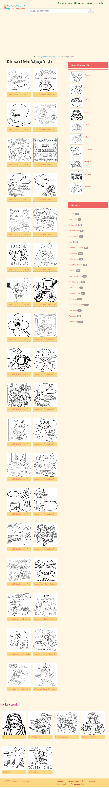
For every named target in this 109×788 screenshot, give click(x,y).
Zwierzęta (73, 322)
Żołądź (86, 100)
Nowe (89, 3)
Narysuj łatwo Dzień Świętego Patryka (48, 584)
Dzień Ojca (33, 772)
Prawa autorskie (77, 784)
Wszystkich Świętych (90, 737)
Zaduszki (6, 772)
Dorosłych (73, 225)
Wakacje (52, 57)
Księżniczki (73, 259)
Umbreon (87, 75)
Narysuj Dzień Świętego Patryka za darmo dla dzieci (28, 549)
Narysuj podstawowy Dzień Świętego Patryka (51, 619)
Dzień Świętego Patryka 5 (18, 164)
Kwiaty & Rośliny (76, 265)
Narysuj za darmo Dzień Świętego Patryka (24, 689)
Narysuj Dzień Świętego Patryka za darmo (50, 549)
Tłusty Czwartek (35, 737)
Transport (73, 310)
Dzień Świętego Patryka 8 (44, 199)
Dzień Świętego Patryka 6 (44, 164)
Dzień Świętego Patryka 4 (44, 129)
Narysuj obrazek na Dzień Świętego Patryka (25, 619)
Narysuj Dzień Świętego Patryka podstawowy (25, 514)
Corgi (86, 87)
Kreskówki (73, 254)
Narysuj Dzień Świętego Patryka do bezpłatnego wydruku (30, 444)
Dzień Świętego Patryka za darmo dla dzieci (51, 304)
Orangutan (88, 162)
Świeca (86, 125)
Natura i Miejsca (75, 276)
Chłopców (73, 219)
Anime (72, 214)
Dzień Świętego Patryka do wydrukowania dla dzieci (54, 269)
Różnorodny (74, 288)
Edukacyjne (74, 236)
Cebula (86, 137)
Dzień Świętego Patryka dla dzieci (47, 234)
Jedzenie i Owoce (76, 248)
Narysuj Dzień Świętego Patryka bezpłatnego (25, 409)
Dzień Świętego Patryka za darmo (21, 339)
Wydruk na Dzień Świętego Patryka (47, 689)
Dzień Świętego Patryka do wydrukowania (24, 304)
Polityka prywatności (76, 781)
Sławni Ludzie (75, 293)
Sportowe (73, 299)
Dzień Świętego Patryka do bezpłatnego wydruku (27, 269)
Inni (71, 242)
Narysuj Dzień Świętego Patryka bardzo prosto (52, 374)
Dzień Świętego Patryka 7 (18, 199)
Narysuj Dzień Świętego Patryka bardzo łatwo (51, 339)
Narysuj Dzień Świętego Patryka (20, 584)
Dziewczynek (74, 231)
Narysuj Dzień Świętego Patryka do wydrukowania (27, 479)
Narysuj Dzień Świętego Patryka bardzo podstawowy (28, 374)
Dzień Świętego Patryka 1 (18, 94)
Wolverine (87, 186)
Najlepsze (79, 3)
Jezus (86, 112)
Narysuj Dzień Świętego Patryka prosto (49, 514)
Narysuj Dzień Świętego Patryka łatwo (48, 479)
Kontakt (60, 781)
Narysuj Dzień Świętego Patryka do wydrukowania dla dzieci (57, 444)
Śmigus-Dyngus (61, 737)
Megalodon (88, 149)
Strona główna (64, 3)
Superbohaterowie (76, 305)
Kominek (87, 174)
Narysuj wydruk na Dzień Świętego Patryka (50, 654)
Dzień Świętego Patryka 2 (44, 94)
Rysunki (99, 3)
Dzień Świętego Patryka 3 (18, 129)
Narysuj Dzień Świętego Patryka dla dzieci (50, 409)
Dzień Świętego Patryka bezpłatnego (22, 234)
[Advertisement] (54, 35)
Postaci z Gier (74, 282)
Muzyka (72, 271)
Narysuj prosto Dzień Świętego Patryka (23, 654)
